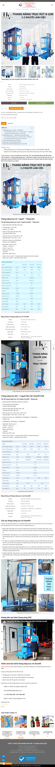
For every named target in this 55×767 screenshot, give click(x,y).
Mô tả (4, 123)
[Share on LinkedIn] (15, 118)
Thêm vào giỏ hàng (16, 108)
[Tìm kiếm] (52, 5)
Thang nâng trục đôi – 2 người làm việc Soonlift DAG (16, 135)
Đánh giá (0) (10, 123)
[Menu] (3, 5)
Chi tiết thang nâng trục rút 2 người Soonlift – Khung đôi (18, 136)
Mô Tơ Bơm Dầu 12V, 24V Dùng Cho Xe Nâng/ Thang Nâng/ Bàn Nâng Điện (34, 733)
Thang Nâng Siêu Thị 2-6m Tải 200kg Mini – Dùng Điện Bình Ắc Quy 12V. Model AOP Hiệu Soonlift (7, 734)
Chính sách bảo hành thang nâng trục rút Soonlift (15, 143)
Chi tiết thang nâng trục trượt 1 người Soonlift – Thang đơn (19, 131)
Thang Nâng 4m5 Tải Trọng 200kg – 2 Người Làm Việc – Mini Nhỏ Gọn (21, 733)
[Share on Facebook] (5, 118)
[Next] (51, 38)
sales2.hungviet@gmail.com (29, 747)
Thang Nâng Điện (24, 9)
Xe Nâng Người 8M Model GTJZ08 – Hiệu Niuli (48, 732)
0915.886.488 (27, 749)
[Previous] (4, 38)
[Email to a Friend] (10, 118)
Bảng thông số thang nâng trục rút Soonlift (15, 133)
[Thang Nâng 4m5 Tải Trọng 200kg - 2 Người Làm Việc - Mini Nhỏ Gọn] (21, 721)
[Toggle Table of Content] (31, 128)
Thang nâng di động (6, 666)
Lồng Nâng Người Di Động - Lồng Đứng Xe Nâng (15, 112)
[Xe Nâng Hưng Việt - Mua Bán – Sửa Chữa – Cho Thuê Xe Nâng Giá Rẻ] (27, 5)
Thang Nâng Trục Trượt (34, 9)
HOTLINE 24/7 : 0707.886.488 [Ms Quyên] (27, 0)
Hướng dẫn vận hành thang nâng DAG (12, 142)
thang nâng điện (6, 114)
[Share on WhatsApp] (2, 118)
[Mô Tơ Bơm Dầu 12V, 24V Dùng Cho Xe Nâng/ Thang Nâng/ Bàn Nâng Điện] (34, 721)
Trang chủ (18, 9)
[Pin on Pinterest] (12, 118)
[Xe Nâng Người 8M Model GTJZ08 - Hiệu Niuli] (48, 721)
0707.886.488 (34, 749)
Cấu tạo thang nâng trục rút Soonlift (11, 140)
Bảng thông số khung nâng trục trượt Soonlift (15, 138)
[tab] (3, 123)
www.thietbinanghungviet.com (13, 690)
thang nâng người (13, 114)
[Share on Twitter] (7, 118)
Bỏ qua (42, 765)
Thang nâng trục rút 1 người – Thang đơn (13, 130)
